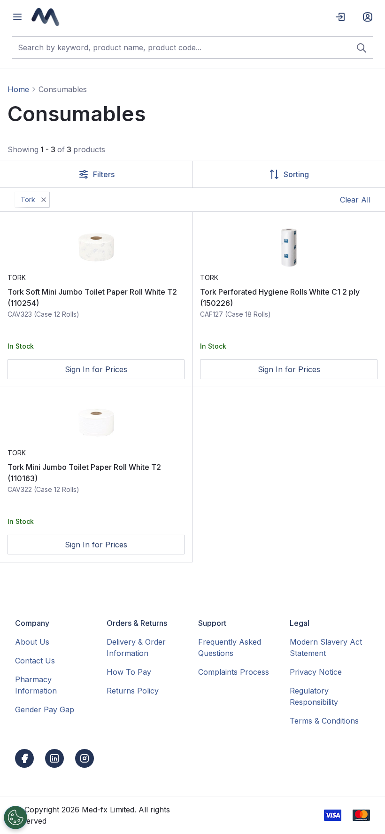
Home (18, 89)
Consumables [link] (62, 89)
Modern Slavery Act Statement (326, 647)
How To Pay (129, 672)
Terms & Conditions (324, 720)
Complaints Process (233, 672)
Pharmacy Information (36, 685)
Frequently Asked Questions (229, 647)
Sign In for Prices (96, 369)
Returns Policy (133, 690)
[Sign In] (340, 17)
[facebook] (24, 758)
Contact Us (35, 660)
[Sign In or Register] (367, 17)
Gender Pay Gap (44, 709)
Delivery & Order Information (136, 647)
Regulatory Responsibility (314, 696)
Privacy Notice (316, 672)
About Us (32, 642)
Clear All (355, 199)
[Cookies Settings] (15, 817)
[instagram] (84, 758)
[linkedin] (54, 758)
